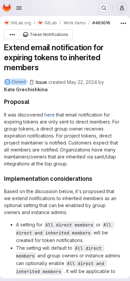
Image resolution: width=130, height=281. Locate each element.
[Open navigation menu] (19, 8)
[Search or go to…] (104, 8)
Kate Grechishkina (26, 89)
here (49, 115)
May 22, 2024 (82, 82)
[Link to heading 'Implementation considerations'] (95, 178)
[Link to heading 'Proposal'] (32, 101)
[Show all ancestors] (11, 34)
